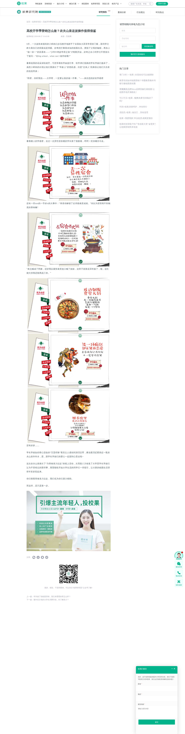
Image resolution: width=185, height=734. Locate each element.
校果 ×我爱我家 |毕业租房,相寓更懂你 (136, 118)
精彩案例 (85, 4)
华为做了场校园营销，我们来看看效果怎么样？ (52, 596)
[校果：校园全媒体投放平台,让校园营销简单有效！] (69, 521)
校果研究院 (95, 4)
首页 (28, 22)
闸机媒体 (38, 4)
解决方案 (73, 4)
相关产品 (115, 4)
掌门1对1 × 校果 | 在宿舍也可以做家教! (136, 75)
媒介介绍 (61, 4)
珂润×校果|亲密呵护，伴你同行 (133, 107)
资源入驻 (105, 4)
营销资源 (48, 4)
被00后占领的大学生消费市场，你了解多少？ (51, 600)
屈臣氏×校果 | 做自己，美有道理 (133, 112)
